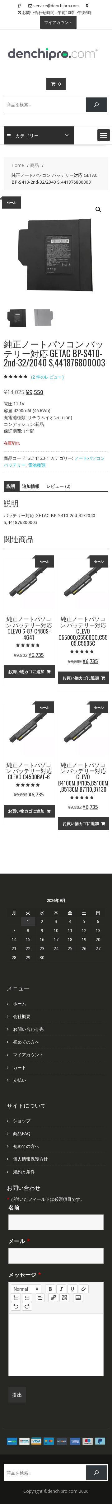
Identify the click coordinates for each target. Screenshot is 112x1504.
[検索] (96, 104)
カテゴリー (27, 135)
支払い (19, 1080)
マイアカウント (58, 22)
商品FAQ (21, 1133)
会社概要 (21, 1016)
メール (19, 1241)
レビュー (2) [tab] (58, 486)
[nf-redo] (27, 1306)
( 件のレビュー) (47, 377)
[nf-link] (53, 1297)
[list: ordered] (16, 1297)
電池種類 (36, 465)
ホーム (19, 1004)
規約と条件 (24, 1172)
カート (19, 1067)
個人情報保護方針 (30, 1159)
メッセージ (24, 1274)
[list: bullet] (27, 1297)
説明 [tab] (11, 486)
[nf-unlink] (64, 1297)
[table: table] (78, 1297)
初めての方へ (26, 1042)
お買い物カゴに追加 (26, 671)
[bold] (50, 1289)
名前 (14, 1207)
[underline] (72, 1289)
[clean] (84, 1289)
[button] (103, 135)
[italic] (61, 1289)
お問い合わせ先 (28, 1029)
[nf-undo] (16, 1306)
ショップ (21, 1121)
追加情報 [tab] (31, 486)
